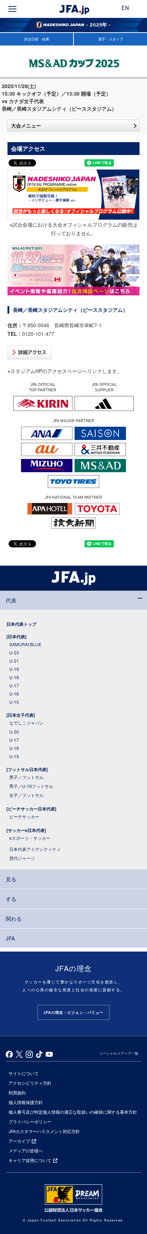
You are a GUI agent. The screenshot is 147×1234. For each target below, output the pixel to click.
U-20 (14, 732)
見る (11, 879)
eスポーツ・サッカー (29, 838)
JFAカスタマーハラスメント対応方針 (44, 1131)
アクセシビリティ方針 (30, 1083)
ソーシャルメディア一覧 (118, 1053)
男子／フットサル (26, 777)
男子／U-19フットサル (31, 786)
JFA (10, 938)
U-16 (14, 694)
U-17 (14, 685)
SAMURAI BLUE (25, 644)
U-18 (14, 677)
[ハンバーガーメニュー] (12, 9)
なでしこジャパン (26, 723)
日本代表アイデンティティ (35, 849)
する (11, 898)
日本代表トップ (21, 624)
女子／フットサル (26, 795)
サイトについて (24, 1073)
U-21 (14, 661)
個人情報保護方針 (26, 1102)
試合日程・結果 (36, 39)
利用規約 (17, 1092)
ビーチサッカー (24, 816)
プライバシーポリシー (30, 1121)
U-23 (14, 652)
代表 (11, 600)
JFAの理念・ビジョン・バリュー (73, 1012)
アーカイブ (19, 1141)
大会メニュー (26, 125)
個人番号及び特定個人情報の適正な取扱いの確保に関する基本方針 (73, 1112)
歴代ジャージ (22, 858)
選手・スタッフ (110, 39)
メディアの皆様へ (26, 1150)
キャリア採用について (30, 1160)
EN (125, 8)
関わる (14, 918)
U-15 (14, 702)
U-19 (14, 669)
